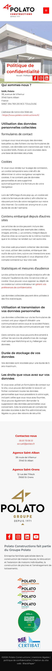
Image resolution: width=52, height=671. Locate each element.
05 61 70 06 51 (26, 440)
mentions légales (40, 657)
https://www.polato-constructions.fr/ (20, 115)
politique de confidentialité (17, 660)
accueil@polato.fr (26, 444)
